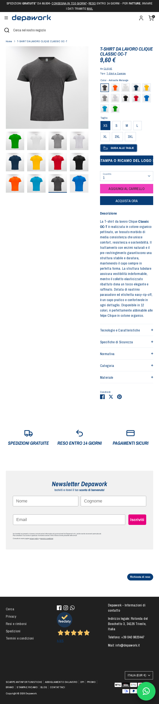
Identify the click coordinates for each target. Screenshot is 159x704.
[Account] (141, 16)
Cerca (10, 609)
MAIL (90, 9)
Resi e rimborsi (16, 623)
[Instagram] (65, 607)
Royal (146, 98)
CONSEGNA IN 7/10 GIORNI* (69, 3)
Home (9, 41)
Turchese (104, 108)
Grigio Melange (104, 98)
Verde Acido (115, 108)
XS (105, 125)
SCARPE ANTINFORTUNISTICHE (24, 682)
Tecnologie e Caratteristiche (120, 330)
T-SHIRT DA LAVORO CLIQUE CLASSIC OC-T (42, 41)
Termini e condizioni (20, 638)
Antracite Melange (104, 87)
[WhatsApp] (72, 607)
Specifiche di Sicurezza (116, 342)
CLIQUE (108, 68)
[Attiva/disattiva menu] (6, 18)
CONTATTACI (57, 687)
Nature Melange (115, 98)
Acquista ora (127, 200)
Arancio (115, 87)
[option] (47, 89)
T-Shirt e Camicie (116, 73)
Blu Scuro (136, 87)
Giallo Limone (146, 87)
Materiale (106, 377)
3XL (130, 136)
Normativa (107, 353)
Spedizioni (13, 631)
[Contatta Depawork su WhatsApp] (146, 691)
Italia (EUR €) (137, 675)
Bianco (125, 87)
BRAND (10, 687)
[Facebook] (59, 607)
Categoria (107, 365)
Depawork (31, 693)
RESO (92, 3)
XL (105, 136)
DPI (82, 682)
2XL (117, 136)
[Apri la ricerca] (6, 30)
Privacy (11, 616)
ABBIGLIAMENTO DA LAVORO (61, 682)
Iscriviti (137, 520)
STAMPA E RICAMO (27, 687)
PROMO (91, 682)
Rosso (136, 98)
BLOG (44, 687)
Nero (125, 98)
